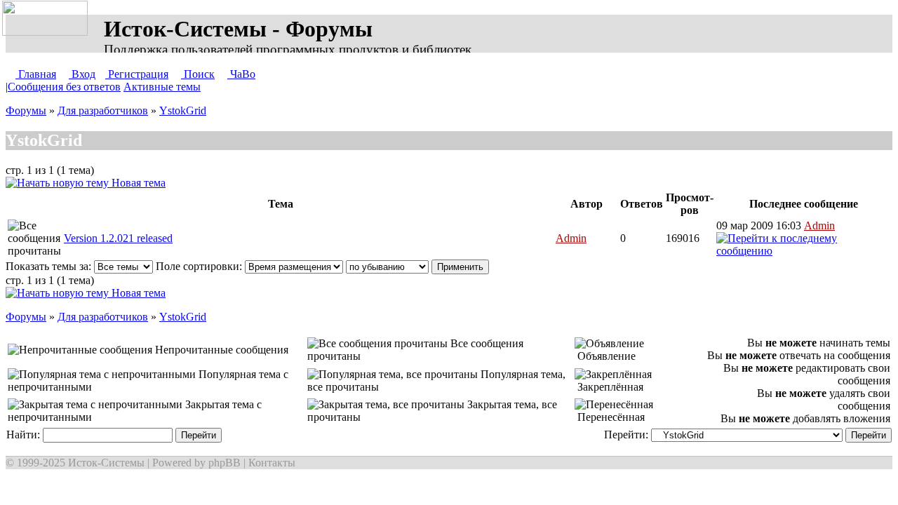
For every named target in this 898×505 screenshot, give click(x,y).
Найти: (24, 434)
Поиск (198, 74)
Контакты (271, 463)
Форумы (26, 110)
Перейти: (627, 434)
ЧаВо (241, 74)
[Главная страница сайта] (47, 19)
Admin (571, 238)
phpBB (224, 463)
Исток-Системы (106, 463)
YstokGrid (182, 110)
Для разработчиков (103, 110)
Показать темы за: (50, 266)
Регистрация (136, 74)
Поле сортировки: (200, 266)
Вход (82, 74)
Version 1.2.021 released (118, 238)
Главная (35, 74)
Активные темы (162, 87)
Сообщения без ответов (64, 87)
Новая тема (137, 183)
